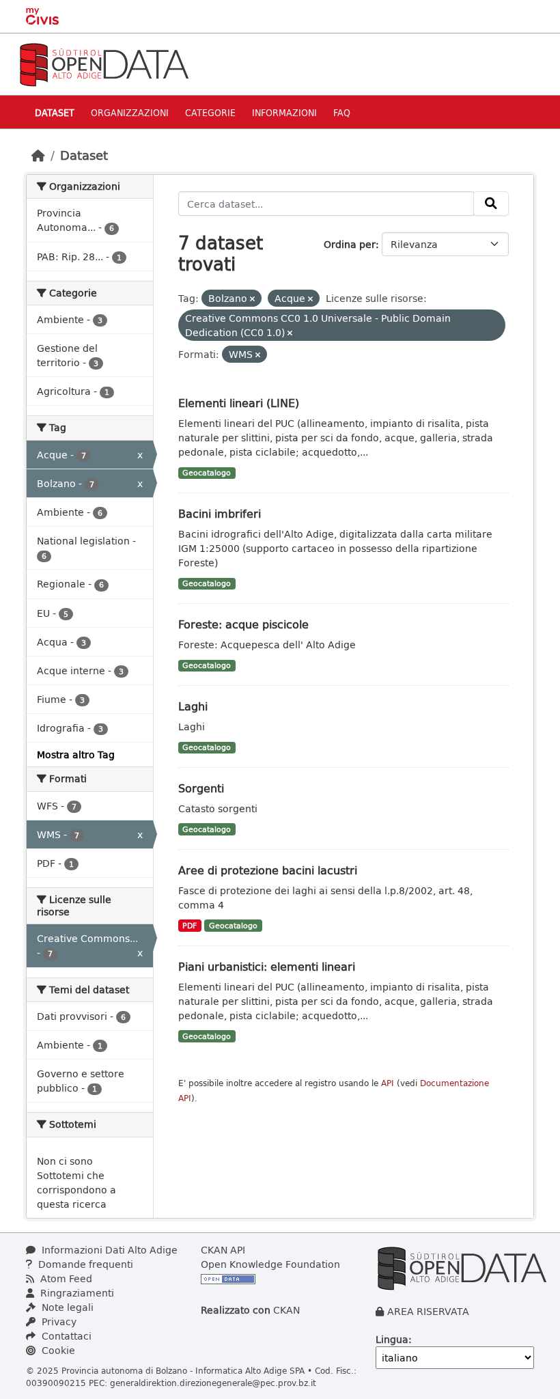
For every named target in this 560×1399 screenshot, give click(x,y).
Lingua (392, 1339)
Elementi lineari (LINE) (238, 402)
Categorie (210, 112)
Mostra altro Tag (76, 754)
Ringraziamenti (76, 1293)
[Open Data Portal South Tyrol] (104, 63)
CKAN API (223, 1250)
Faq (341, 112)
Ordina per (350, 244)
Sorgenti (201, 788)
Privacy (57, 1321)
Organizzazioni (130, 112)
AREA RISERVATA (428, 1311)
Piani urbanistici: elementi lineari (266, 966)
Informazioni (284, 112)
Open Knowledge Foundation (270, 1264)
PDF (189, 925)
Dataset (54, 112)
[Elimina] (252, 299)
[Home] (38, 155)
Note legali (66, 1307)
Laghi (193, 706)
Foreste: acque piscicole (243, 624)
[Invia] (491, 203)
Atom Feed (65, 1278)
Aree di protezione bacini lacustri (267, 869)
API (387, 1083)
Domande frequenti (84, 1264)
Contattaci (65, 1336)
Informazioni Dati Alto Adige (108, 1250)
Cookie (57, 1350)
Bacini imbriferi (219, 513)
